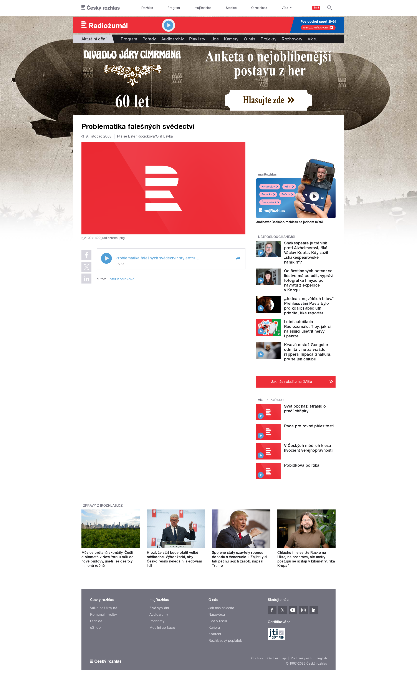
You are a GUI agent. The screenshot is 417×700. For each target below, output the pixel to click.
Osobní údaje (277, 658)
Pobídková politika (301, 465)
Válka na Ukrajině (103, 608)
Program (173, 8)
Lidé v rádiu (217, 621)
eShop (95, 627)
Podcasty (157, 621)
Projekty (268, 38)
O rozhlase (259, 8)
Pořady (149, 38)
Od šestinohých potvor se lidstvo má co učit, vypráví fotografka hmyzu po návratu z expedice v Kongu (308, 280)
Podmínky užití (301, 658)
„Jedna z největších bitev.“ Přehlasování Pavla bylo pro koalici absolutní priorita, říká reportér (309, 305)
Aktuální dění (93, 38)
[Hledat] (330, 8)
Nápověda (216, 614)
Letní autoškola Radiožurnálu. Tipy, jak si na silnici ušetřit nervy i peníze (307, 328)
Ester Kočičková (121, 279)
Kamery (231, 38)
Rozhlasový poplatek (225, 641)
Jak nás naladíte (221, 608)
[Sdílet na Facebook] (86, 255)
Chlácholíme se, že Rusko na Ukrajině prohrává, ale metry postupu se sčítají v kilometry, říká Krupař (306, 559)
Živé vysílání (268, 202)
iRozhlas (147, 8)
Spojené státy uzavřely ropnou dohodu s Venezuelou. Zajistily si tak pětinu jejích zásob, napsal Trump (239, 559)
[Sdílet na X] (86, 267)
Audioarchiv (172, 38)
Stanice (231, 8)
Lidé (214, 38)
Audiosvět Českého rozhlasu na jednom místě (289, 222)
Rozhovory (292, 38)
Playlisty (197, 38)
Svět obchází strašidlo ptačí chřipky (305, 408)
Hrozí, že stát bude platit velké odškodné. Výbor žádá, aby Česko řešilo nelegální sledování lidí (174, 559)
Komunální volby (103, 614)
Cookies (257, 658)
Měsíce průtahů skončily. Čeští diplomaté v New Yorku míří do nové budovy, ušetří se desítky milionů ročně (107, 559)
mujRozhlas (203, 8)
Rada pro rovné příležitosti (309, 426)
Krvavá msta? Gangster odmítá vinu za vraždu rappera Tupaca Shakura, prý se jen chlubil (307, 351)
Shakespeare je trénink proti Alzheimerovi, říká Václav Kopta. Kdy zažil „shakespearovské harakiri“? (306, 252)
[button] (237, 258)
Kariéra (214, 627)
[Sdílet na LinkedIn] (86, 279)
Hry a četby (268, 186)
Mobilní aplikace (162, 627)
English (321, 658)
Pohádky (266, 194)
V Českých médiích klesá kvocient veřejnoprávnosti (308, 448)
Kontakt (214, 634)
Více (314, 38)
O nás (249, 38)
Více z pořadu (271, 400)
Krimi (288, 186)
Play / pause (106, 258)
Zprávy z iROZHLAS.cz (103, 506)
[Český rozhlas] (100, 8)
